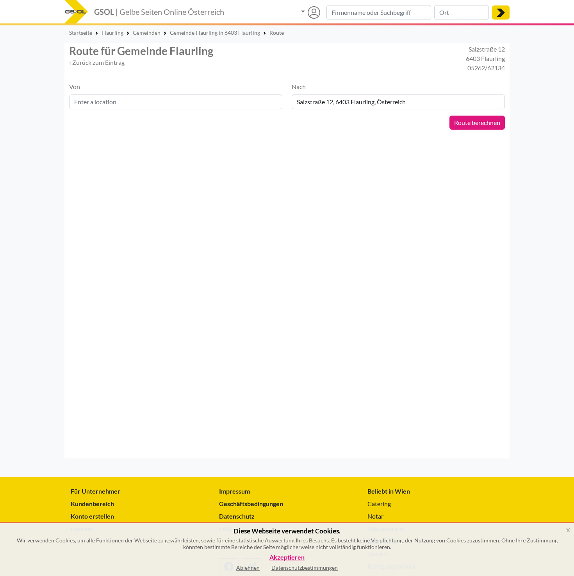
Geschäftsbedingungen (251, 503)
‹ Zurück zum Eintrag (97, 62)
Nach (299, 86)
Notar (375, 516)
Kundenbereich (92, 503)
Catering (379, 503)
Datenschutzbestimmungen (304, 567)
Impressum (234, 491)
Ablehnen (248, 567)
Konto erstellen (92, 516)
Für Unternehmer (95, 491)
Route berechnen (477, 122)
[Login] (310, 12)
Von (74, 86)
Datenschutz (237, 516)
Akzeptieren (287, 557)
